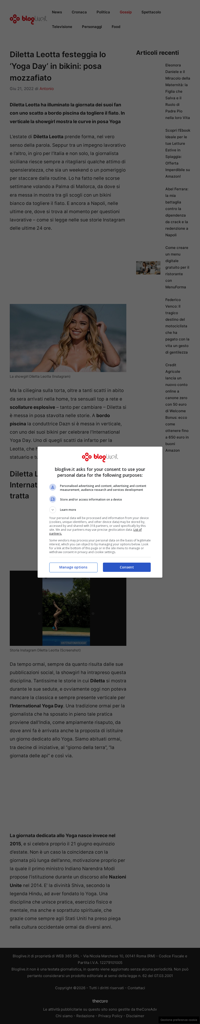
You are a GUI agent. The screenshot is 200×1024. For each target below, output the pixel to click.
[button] (100, 509)
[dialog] (100, 512)
